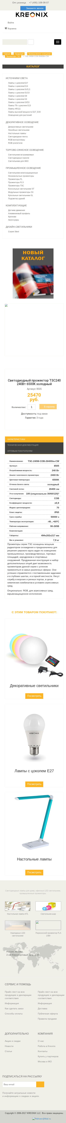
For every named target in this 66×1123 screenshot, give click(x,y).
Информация (12, 1003)
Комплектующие (16, 205)
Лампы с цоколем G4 (17, 99)
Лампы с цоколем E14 (18, 86)
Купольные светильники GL (20, 195)
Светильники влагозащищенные (23, 173)
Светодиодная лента (18, 137)
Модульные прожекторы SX (20, 192)
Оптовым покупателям (19, 451)
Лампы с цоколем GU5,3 (19, 89)
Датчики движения (16, 210)
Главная (7, 54)
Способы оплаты (14, 1013)
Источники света (17, 78)
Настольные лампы (17, 133)
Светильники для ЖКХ (18, 161)
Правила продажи (47, 1018)
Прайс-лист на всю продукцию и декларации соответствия (18, 995)
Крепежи (12, 217)
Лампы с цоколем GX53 (18, 102)
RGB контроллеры (16, 140)
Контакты (42, 1051)
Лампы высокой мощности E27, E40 (24, 112)
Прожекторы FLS (16, 182)
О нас (41, 1041)
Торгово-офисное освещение (25, 150)
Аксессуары (13, 220)
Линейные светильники (18, 130)
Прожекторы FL (15, 179)
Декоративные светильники (20, 127)
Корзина (12, 28)
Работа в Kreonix (46, 1046)
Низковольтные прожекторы (21, 176)
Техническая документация (22, 445)
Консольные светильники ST (21, 189)
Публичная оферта (48, 1013)
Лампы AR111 (14, 109)
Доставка (42, 1008)
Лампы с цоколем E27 (18, 83)
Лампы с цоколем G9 (17, 96)
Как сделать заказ (14, 1008)
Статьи (8, 1051)
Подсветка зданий (16, 198)
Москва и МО (45, 1061)
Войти (10, 22)
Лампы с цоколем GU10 (19, 93)
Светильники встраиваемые (21, 155)
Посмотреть (34, 696)
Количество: (19, 407)
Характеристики (16, 439)
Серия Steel (13, 231)
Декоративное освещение (22, 122)
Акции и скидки (13, 1041)
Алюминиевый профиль (19, 213)
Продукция (19, 54)
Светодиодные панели (18, 158)
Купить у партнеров (48, 1056)
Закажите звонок (34, 8)
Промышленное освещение (39, 54)
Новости (9, 1046)
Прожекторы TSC (13, 56)
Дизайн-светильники (19, 227)
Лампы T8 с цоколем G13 (19, 105)
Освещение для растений (20, 115)
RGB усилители (15, 143)
